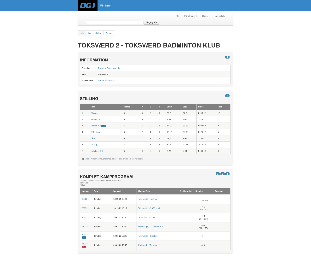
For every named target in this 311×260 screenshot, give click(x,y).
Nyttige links (220, 15)
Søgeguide (151, 22)
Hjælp (205, 15)
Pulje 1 (111, 80)
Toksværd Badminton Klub (109, 68)
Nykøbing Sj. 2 (97, 151)
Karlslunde (95, 119)
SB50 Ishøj (95, 132)
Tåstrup (94, 145)
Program (109, 32)
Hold (82, 32)
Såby (93, 138)
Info (89, 32)
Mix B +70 (102, 80)
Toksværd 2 (96, 126)
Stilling (98, 32)
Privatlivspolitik (190, 15)
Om (177, 15)
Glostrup (94, 113)
